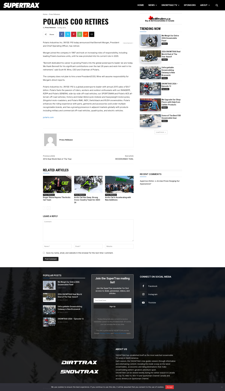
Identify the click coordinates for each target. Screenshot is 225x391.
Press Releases (54, 14)
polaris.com (48, 117)
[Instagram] (143, 294)
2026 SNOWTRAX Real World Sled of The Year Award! (171, 54)
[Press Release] (50, 140)
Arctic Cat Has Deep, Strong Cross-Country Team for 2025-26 (87, 200)
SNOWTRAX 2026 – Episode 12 (71, 319)
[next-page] (48, 208)
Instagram (152, 294)
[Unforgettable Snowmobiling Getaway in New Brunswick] (150, 72)
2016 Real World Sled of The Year (57, 159)
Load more (160, 132)
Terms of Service (120, 333)
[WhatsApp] (79, 34)
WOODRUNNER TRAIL (124, 159)
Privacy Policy (105, 333)
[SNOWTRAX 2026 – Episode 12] (150, 89)
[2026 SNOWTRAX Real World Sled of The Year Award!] (150, 56)
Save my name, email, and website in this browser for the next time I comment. (79, 253)
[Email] (91, 34)
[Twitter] (67, 34)
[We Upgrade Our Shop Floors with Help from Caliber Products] (150, 104)
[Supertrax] (23, 5)
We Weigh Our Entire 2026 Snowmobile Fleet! (170, 38)
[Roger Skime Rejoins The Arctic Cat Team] (57, 184)
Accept (170, 387)
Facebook (152, 286)
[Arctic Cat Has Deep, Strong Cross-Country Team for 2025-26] (88, 184)
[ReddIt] (85, 34)
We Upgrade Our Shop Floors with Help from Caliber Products (171, 102)
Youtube (152, 302)
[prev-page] (44, 208)
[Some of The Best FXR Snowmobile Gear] (150, 120)
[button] (217, 5)
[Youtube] (143, 302)
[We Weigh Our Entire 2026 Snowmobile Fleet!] (150, 40)
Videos (164, 44)
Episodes (165, 89)
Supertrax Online (147, 181)
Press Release (50, 27)
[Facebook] (61, 34)
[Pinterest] (73, 34)
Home (45, 14)
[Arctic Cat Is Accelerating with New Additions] (119, 184)
